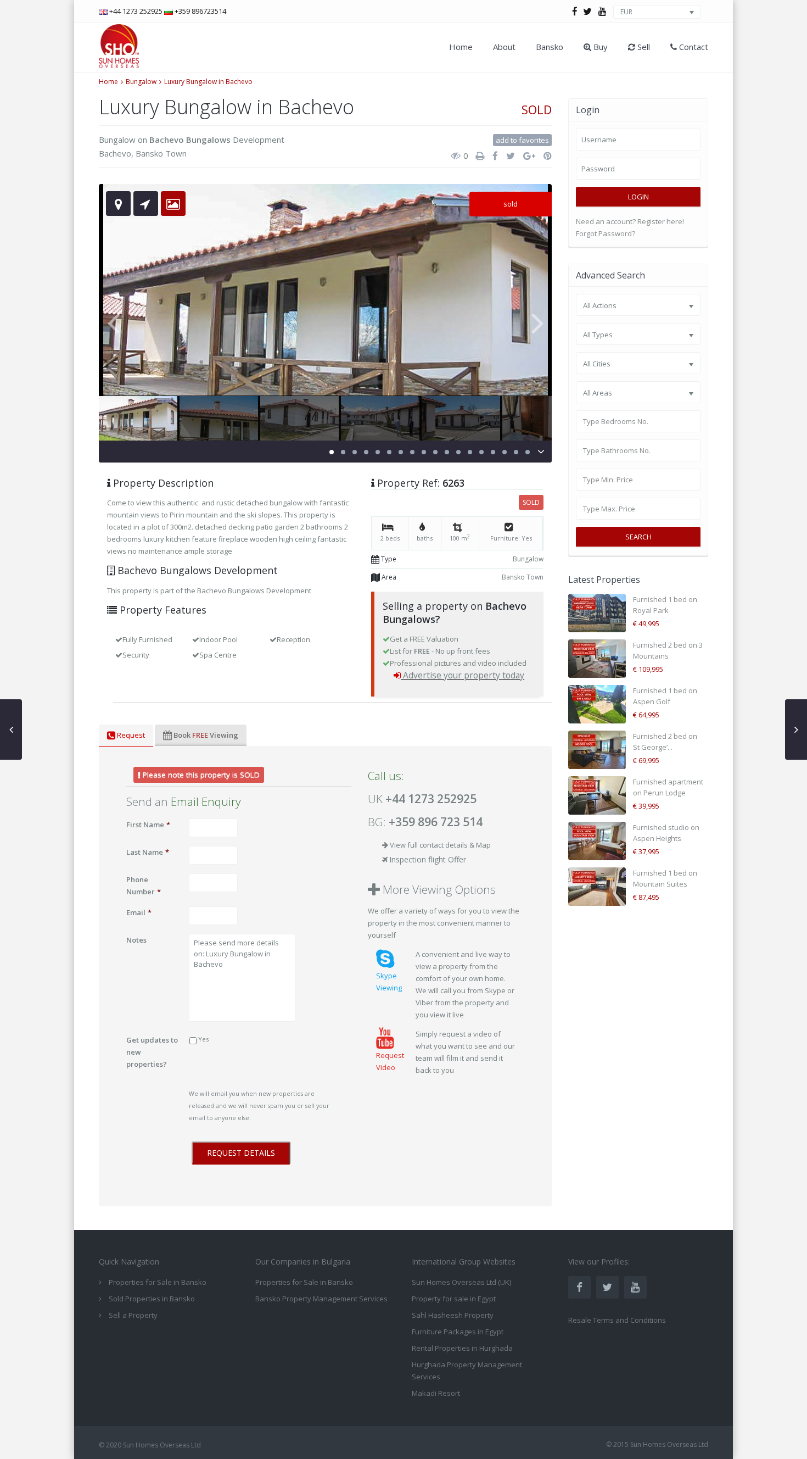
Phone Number (143, 885)
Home (461, 46)
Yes (203, 1039)
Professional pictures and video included (458, 663)
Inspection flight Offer (427, 859)
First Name (148, 824)
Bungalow (141, 81)
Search (638, 537)
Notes (136, 940)
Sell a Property (133, 1315)
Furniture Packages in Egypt (457, 1332)
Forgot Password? (605, 233)
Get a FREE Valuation (424, 639)
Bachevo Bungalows (190, 139)
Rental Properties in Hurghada (462, 1348)
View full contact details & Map (440, 845)
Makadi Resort (436, 1393)
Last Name (147, 852)
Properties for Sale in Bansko (304, 1282)
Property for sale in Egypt (454, 1299)
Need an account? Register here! (630, 221)
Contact (692, 46)
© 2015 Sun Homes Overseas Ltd (657, 1444)
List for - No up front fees (440, 651)
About (504, 46)
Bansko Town (161, 153)
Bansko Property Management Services (321, 1299)
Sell (642, 46)
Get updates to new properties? (152, 1052)
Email (139, 912)
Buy (599, 46)
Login (638, 197)
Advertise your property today (463, 675)
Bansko (549, 46)
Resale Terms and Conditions (617, 1320)
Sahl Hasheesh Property (453, 1315)
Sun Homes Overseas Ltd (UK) (461, 1282)
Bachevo (115, 153)
